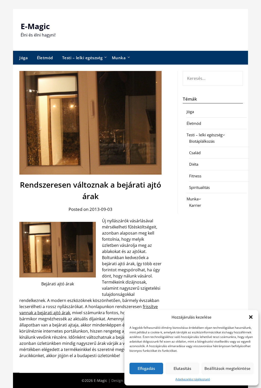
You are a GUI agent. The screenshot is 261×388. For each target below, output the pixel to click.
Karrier (195, 205)
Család (195, 152)
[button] (250, 317)
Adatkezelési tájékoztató (192, 379)
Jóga (23, 57)
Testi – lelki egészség (82, 57)
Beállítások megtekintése (227, 368)
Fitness (195, 175)
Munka (119, 57)
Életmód (45, 57)
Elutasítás (182, 368)
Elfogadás (146, 368)
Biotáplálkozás (202, 141)
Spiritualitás (199, 187)
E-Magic (35, 26)
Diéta (193, 164)
